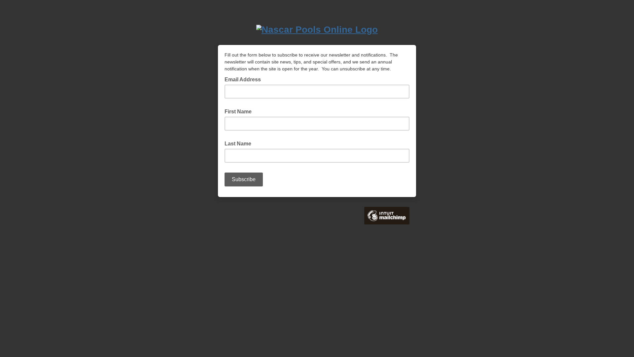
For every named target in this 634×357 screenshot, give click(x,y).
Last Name (240, 143)
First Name (240, 111)
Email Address (245, 79)
